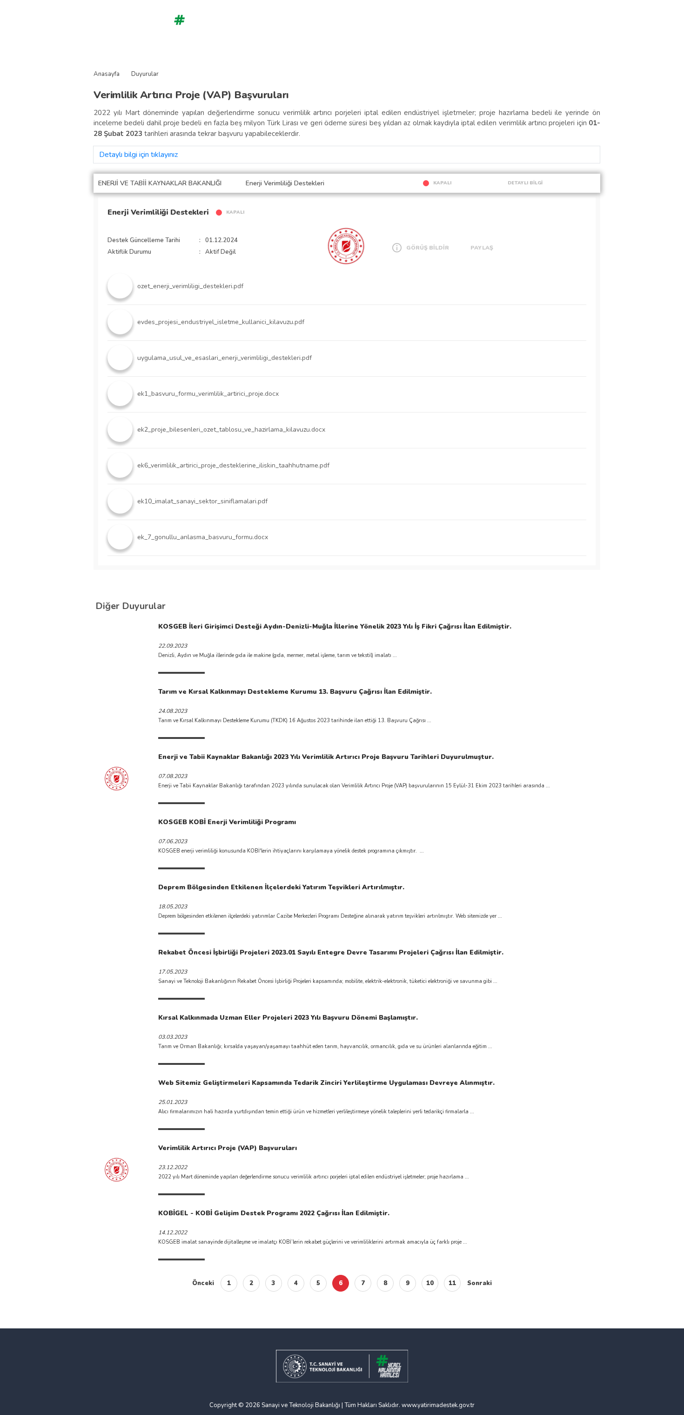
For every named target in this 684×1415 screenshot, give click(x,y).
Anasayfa (227, 24)
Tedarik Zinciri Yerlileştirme (414, 24)
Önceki (203, 1283)
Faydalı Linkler (526, 24)
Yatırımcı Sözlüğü (479, 24)
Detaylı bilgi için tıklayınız (138, 154)
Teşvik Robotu (305, 24)
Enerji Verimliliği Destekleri (158, 212)
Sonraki (479, 1283)
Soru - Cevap (263, 24)
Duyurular (145, 74)
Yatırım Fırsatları (350, 24)
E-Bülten (564, 24)
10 (430, 1283)
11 (452, 1283)
